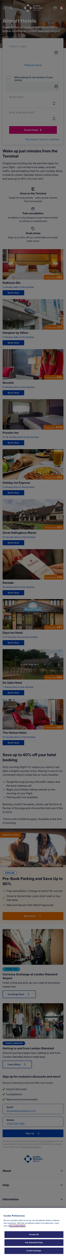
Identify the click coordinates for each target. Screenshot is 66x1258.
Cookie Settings (33, 1251)
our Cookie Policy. (17, 1226)
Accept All (34, 1234)
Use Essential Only (34, 1242)
